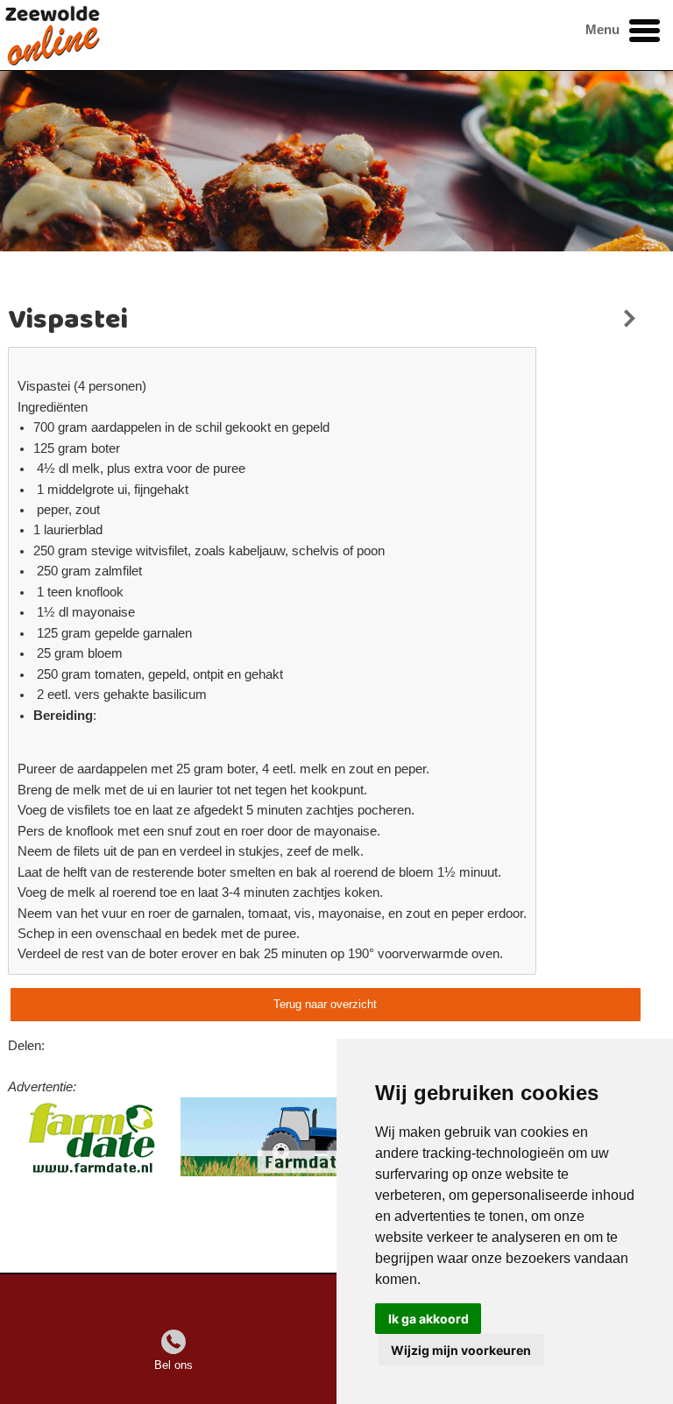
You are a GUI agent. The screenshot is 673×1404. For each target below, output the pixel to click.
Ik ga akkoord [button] (428, 1318)
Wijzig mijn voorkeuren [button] (461, 1350)
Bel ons (173, 1365)
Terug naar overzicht (325, 1004)
